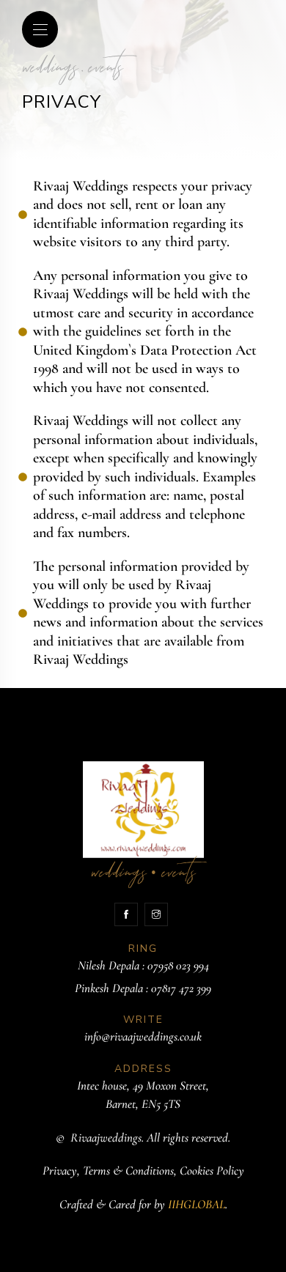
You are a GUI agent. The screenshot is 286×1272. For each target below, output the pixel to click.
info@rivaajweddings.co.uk (143, 1036)
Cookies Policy (212, 1170)
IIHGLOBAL (196, 1204)
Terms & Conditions (128, 1170)
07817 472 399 (181, 988)
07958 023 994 (178, 965)
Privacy (60, 1170)
